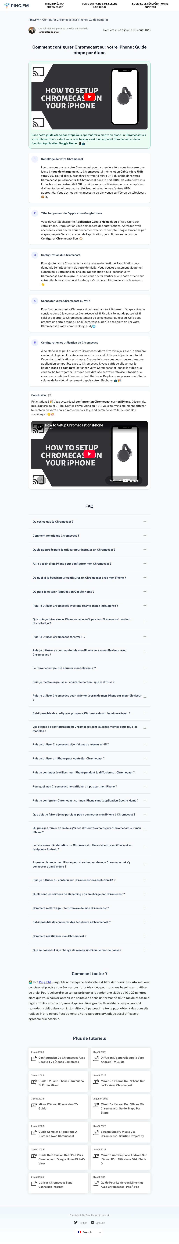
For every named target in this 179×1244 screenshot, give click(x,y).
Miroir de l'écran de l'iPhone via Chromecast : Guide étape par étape (122, 1108)
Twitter (83, 1223)
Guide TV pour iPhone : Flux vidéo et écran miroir (61, 1083)
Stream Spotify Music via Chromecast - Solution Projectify (122, 1134)
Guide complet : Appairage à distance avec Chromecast (57, 1134)
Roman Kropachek (48, 31)
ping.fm (20, 5)
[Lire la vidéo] (89, 97)
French (87, 1232)
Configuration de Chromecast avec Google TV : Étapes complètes (61, 1060)
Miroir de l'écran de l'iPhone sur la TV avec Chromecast (123, 1083)
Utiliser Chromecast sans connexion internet (55, 1184)
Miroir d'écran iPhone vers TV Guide (58, 1106)
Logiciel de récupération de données (150, 5)
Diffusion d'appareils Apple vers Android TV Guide (122, 1060)
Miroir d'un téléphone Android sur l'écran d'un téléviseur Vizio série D (124, 1159)
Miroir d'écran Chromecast (54, 5)
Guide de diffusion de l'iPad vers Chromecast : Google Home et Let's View (61, 1159)
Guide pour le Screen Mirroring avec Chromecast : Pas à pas (122, 1184)
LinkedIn (100, 1223)
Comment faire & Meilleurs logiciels (99, 5)
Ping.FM (45, 982)
